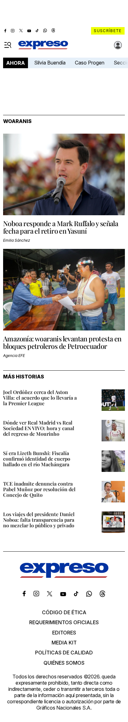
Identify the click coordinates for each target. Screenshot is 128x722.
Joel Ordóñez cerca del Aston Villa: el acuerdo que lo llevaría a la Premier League (40, 397)
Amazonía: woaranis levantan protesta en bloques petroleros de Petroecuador (62, 342)
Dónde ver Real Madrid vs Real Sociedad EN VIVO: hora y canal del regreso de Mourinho (38, 428)
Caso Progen (89, 62)
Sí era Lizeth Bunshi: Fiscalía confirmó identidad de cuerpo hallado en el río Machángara (36, 459)
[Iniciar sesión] (118, 45)
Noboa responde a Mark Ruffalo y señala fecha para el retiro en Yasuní (60, 227)
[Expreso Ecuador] (64, 576)
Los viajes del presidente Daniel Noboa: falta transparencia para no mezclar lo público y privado (39, 520)
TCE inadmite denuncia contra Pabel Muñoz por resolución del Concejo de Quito (39, 489)
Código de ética (64, 612)
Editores (64, 632)
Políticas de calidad (64, 652)
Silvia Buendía (50, 62)
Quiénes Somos (64, 663)
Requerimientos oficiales (64, 622)
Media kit (64, 642)
